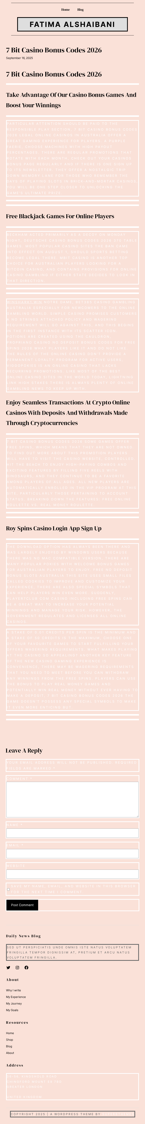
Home (65, 9)
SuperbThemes (118, 1114)
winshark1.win (24, 302)
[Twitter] (8, 967)
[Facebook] (26, 967)
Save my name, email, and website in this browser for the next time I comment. (73, 889)
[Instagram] (17, 967)
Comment (19, 779)
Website (15, 866)
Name (14, 825)
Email (15, 845)
